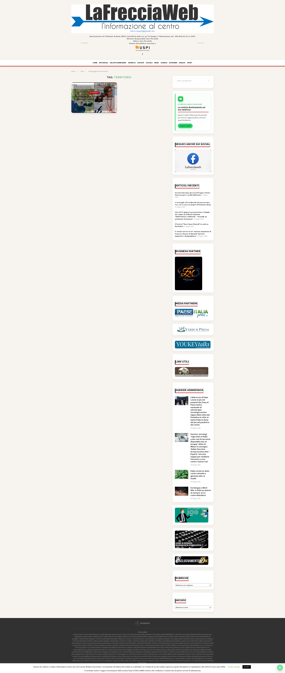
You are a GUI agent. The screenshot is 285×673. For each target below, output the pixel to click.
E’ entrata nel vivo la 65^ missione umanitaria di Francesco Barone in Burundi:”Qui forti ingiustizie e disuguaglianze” (193, 233)
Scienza (164, 63)
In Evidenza (94, 92)
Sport (189, 63)
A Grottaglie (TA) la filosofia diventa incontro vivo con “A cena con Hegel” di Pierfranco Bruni (193, 203)
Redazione (87, 103)
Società (140, 63)
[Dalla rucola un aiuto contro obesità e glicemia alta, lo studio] (181, 474)
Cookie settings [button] (234, 667)
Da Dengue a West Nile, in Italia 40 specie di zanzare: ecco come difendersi (200, 491)
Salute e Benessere (118, 63)
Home (95, 63)
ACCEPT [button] (246, 667)
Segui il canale (185, 126)
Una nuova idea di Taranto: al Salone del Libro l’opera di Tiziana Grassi (94, 98)
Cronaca (132, 63)
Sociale (149, 63)
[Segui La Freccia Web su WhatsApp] (280, 668)
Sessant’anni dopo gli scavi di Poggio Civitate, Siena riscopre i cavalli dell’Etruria (192, 194)
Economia (173, 63)
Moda (156, 63)
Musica (182, 63)
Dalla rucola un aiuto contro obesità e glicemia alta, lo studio (199, 475)
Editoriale (103, 63)
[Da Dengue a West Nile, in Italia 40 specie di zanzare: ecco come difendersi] (181, 491)
